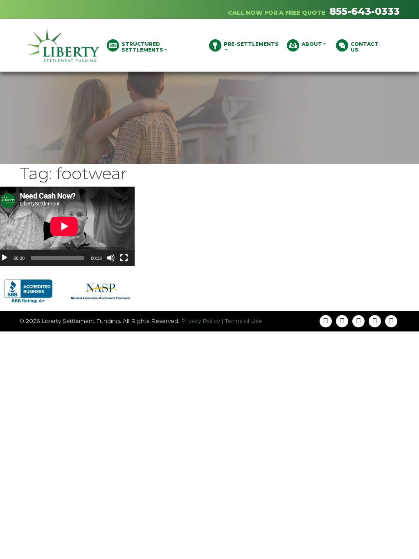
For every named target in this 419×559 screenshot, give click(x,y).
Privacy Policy (200, 321)
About (312, 44)
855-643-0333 (364, 11)
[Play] (4, 258)
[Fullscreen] (124, 258)
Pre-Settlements (251, 44)
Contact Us (364, 47)
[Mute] (111, 258)
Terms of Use (243, 321)
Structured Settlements (142, 47)
